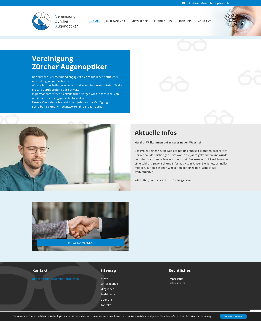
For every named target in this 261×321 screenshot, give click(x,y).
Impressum (176, 279)
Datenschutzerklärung (200, 316)
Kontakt (105, 305)
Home (104, 278)
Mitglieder (107, 289)
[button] (215, 21)
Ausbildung (107, 294)
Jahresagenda (109, 283)
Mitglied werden (80, 242)
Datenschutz (177, 283)
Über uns (106, 299)
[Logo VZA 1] (58, 21)
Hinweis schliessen (233, 316)
